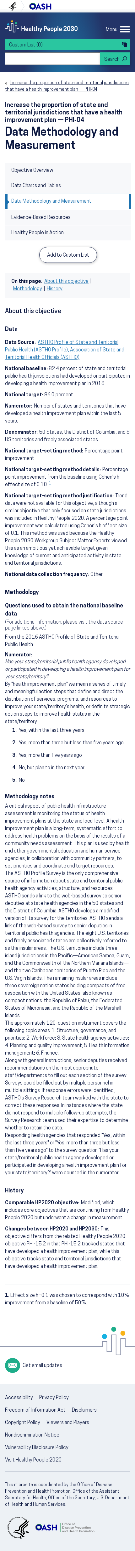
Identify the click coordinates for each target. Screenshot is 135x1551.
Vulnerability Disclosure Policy (36, 1447)
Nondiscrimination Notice (32, 1435)
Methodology (27, 289)
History (54, 289)
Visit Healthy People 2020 (33, 1460)
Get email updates (42, 1365)
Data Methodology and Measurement (51, 201)
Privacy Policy (54, 1397)
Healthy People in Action (37, 232)
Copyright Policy (22, 1422)
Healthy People (41, 26)
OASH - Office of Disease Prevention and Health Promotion (65, 1527)
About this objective (66, 281)
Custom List (26, 45)
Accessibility (19, 1397)
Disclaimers (84, 1410)
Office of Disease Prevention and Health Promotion (40, 6)
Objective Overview (32, 170)
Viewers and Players (67, 1422)
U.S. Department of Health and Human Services (15, 6)
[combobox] (52, 58)
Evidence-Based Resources (41, 217)
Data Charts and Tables (36, 185)
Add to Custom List (68, 255)
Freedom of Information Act (35, 1410)
